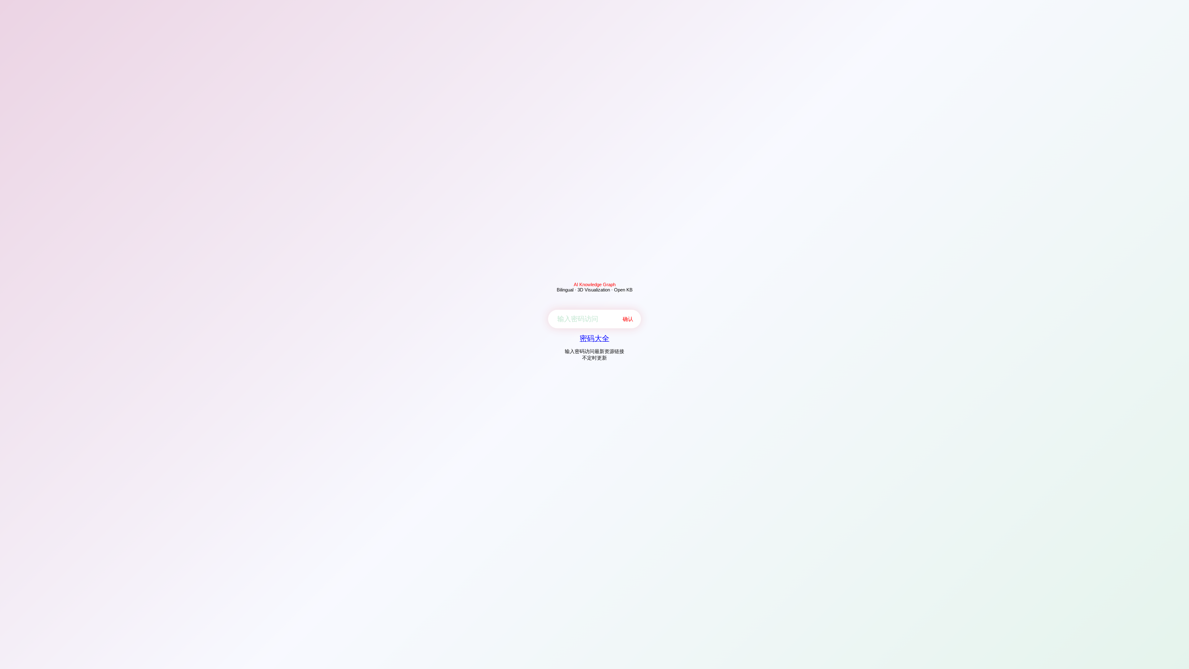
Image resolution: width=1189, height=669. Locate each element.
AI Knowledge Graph (595, 284)
